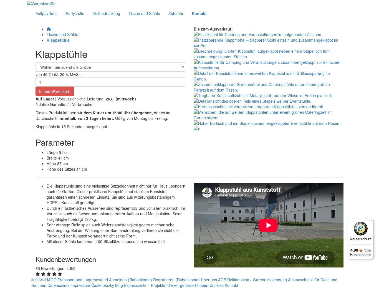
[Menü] (370, 222)
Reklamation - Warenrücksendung (257, 279)
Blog (119, 285)
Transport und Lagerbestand (83, 279)
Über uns (209, 279)
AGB (222, 279)
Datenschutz (58, 285)
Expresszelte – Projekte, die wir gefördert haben (166, 285)
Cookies (216, 285)
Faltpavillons (46, 13)
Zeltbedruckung (106, 13)
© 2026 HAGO (44, 279)
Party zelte (75, 13)
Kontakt (231, 285)
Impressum (80, 285)
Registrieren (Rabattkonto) (177, 279)
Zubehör (175, 13)
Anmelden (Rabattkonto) (131, 279)
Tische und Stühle (144, 13)
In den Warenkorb (54, 91)
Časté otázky (102, 285)
